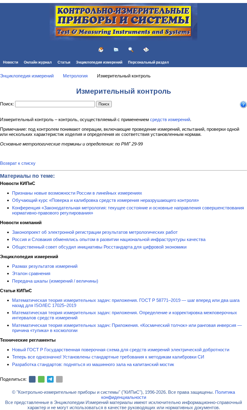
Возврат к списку (18, 163)
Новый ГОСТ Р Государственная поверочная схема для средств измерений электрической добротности (120, 349)
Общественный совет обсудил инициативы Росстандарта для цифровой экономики (99, 246)
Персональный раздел (148, 62)
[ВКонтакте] (32, 379)
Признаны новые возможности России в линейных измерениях (77, 193)
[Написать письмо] (116, 50)
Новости (10, 62)
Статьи (64, 62)
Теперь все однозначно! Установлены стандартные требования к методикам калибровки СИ (108, 356)
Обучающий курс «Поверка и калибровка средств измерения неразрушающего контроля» (105, 200)
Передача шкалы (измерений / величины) (55, 280)
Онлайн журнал (38, 62)
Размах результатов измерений (44, 266)
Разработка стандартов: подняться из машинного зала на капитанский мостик (93, 364)
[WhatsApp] (41, 379)
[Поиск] (131, 50)
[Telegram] (50, 379)
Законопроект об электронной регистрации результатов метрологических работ (95, 232)
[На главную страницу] (101, 50)
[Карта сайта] (146, 50)
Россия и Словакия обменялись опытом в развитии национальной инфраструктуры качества (108, 239)
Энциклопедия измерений (99, 62)
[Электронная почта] (59, 379)
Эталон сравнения (31, 273)
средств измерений (170, 119)
